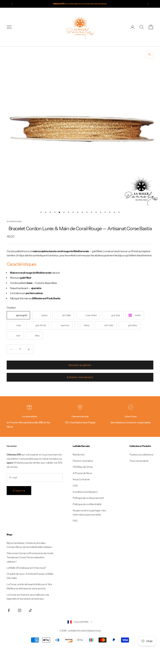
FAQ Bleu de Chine (83, 466)
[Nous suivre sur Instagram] (20, 610)
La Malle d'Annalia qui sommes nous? (26, 567)
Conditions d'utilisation (85, 491)
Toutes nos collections (141, 454)
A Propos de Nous (82, 473)
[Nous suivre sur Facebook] (9, 610)
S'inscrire (19, 490)
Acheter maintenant (80, 377)
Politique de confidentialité (87, 504)
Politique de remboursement (88, 497)
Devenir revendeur (83, 460)
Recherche (79, 454)
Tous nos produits (139, 460)
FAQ (75, 520)
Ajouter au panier (80, 365)
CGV (75, 485)
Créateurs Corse (93, 630)
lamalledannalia (14, 221)
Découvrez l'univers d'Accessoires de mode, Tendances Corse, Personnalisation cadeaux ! (30, 557)
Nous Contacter (81, 479)
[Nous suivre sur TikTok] (30, 610)
